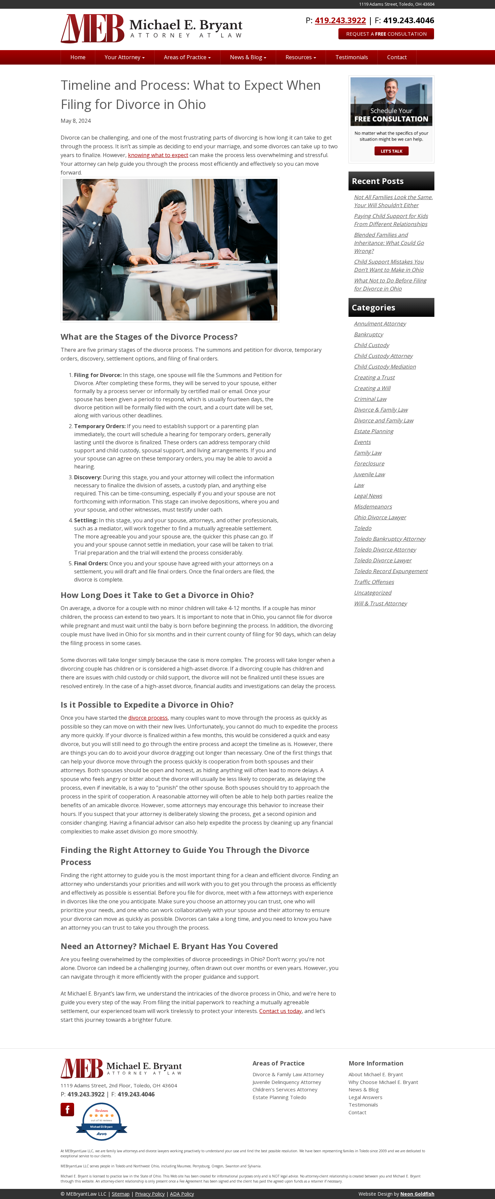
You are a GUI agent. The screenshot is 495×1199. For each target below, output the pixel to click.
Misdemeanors (373, 506)
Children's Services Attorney (285, 1089)
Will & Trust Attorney (380, 603)
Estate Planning (373, 431)
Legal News (368, 495)
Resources (299, 57)
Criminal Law (370, 399)
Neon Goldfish (417, 1194)
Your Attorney (122, 57)
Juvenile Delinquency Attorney (287, 1082)
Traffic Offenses (374, 582)
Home (78, 57)
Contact (397, 57)
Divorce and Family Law (383, 420)
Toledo (362, 528)
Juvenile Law (369, 474)
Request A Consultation (386, 33)
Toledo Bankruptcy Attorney (389, 538)
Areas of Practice (185, 57)
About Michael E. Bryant (376, 1074)
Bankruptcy (368, 334)
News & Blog (246, 57)
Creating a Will (372, 388)
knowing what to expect (158, 155)
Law (359, 485)
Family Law (367, 452)
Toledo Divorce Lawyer (382, 560)
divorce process (148, 717)
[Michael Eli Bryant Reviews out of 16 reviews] (101, 1139)
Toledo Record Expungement (391, 571)
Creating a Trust (374, 377)
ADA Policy (182, 1194)
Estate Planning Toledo (279, 1097)
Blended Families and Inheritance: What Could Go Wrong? (389, 243)
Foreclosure (369, 463)
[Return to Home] (151, 29)
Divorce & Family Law (380, 409)
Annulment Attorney (380, 323)
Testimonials (351, 57)
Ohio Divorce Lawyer (380, 517)
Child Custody (371, 345)
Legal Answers (366, 1097)
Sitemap (121, 1194)
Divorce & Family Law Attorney (288, 1074)
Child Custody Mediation (385, 366)
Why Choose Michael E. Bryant (383, 1082)
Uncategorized (372, 592)
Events (362, 442)
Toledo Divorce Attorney (385, 549)
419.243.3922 (340, 20)
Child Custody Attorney (383, 356)
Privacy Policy (150, 1194)
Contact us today (280, 1011)
